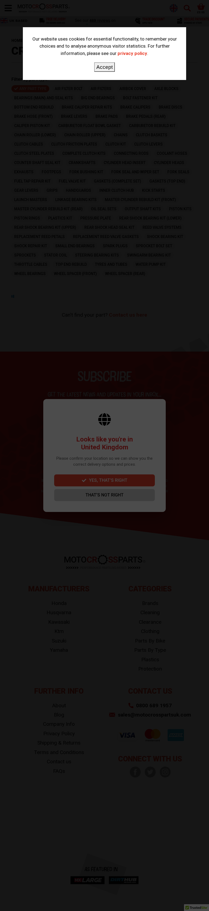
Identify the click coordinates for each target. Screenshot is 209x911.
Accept (104, 67)
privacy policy (132, 53)
